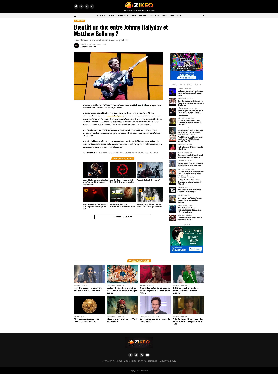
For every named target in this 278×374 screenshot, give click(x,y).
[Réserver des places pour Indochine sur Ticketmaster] (186, 66)
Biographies (101, 16)
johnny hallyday (116, 152)
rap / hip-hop (143, 16)
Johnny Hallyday (114, 116)
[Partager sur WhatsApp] (76, 111)
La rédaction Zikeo (89, 47)
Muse (95, 141)
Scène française (122, 16)
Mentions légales (108, 361)
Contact (119, 361)
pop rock (111, 16)
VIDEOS (179, 16)
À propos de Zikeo (130, 361)
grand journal (102, 152)
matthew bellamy (145, 152)
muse (156, 152)
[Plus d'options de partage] (76, 126)
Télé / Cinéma (155, 16)
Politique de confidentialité (147, 361)
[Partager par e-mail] (76, 121)
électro (133, 16)
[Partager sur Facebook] (76, 105)
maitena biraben (131, 152)
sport (172, 16)
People (164, 16)
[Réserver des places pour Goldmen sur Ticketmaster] (186, 238)
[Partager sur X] (76, 116)
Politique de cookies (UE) (168, 361)
